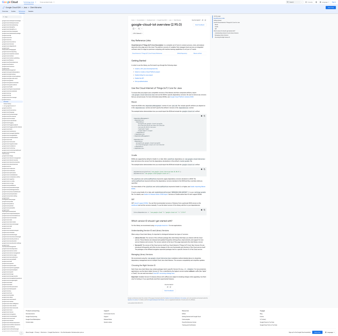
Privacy (37, 332)
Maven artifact (198, 53)
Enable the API (139, 78)
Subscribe (317, 332)
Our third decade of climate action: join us (72, 332)
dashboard (134, 205)
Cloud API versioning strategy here (163, 273)
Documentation (141, 20)
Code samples (186, 319)
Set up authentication (141, 81)
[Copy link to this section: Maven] (138, 102)
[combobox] (294, 2)
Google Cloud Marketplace (33, 319)
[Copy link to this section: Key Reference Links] (152, 41)
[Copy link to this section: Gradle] (138, 155)
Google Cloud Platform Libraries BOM (181, 97)
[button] (11, 100)
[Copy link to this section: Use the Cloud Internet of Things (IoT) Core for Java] (183, 88)
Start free (331, 7)
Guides (13, 11)
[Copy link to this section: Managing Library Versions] (154, 255)
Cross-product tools (46, 2)
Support (106, 316)
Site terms (44, 332)
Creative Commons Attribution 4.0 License (175, 298)
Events (262, 316)
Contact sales (29, 322)
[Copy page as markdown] (139, 28)
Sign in (334, 2)
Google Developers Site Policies (156, 299)
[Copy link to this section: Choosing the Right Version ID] (157, 265)
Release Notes (108, 319)
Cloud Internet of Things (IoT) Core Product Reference (147, 53)
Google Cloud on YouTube (267, 322)
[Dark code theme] (201, 116)
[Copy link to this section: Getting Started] (148, 61)
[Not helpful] (205, 20)
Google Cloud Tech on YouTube (268, 325)
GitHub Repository (182, 53)
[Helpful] (202, 20)
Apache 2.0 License (133, 299)
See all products (30, 313)
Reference (22, 11)
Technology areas (29, 2)
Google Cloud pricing (31, 316)
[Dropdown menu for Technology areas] (36, 2)
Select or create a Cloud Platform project (147, 72)
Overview (5, 11)
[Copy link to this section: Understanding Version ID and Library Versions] (170, 231)
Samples (30, 11)
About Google (29, 332)
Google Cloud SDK (13, 7)
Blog (261, 313)
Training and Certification (189, 325)
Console (310, 2)
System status (108, 322)
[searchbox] (12, 16)
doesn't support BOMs (141, 203)
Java (25, 7)
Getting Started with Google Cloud (191, 316)
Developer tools (151, 20)
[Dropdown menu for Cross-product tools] (54, 2)
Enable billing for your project (144, 75)
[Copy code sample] (204, 116)
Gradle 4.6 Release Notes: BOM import (156, 194)
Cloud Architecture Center (189, 322)
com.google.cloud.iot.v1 (161, 225)
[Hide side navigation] (21, 333)
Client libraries (36, 7)
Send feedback (199, 25)
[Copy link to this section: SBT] (136, 200)
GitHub (184, 313)
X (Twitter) (263, 319)
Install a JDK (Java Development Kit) (146, 69)
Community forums (109, 313)
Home (132, 20)
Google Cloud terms (53, 332)
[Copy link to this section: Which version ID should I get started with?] (174, 221)
